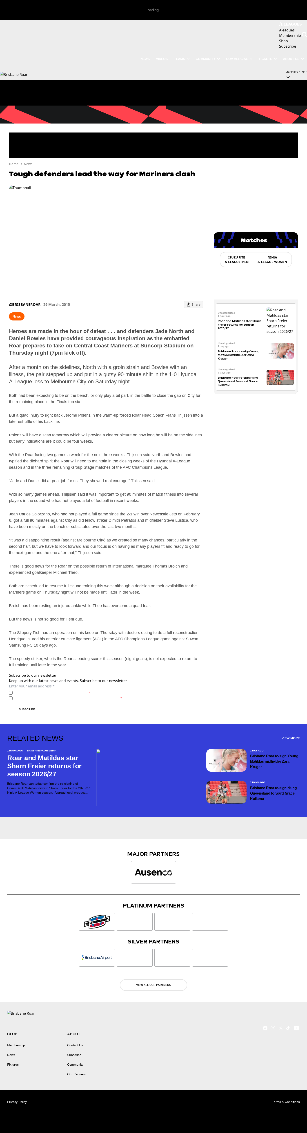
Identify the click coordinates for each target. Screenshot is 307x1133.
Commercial (237, 59)
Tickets (265, 59)
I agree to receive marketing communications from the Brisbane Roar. (68, 698)
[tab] (236, 259)
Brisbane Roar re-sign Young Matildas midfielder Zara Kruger (239, 355)
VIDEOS (162, 59)
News (28, 164)
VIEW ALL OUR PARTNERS (153, 985)
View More (291, 738)
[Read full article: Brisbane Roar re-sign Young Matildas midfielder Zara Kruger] (280, 351)
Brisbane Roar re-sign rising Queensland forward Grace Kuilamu (238, 381)
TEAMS (179, 59)
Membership (16, 1045)
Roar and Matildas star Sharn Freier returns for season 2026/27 (239, 324)
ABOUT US (291, 59)
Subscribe (27, 709)
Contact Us (75, 1045)
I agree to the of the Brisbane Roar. (52, 693)
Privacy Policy (46, 693)
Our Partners (76, 1074)
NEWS (145, 59)
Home (13, 164)
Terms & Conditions (286, 1102)
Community (205, 59)
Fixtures (13, 1064)
